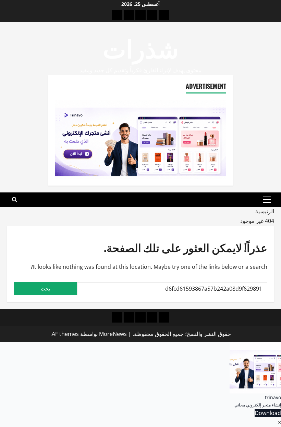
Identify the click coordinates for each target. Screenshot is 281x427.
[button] (266, 199)
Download (268, 413)
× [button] (279, 422)
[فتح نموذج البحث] (14, 199)
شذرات (141, 47)
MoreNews (113, 334)
